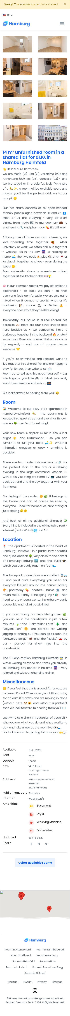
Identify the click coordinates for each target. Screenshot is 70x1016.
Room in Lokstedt (16, 967)
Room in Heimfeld (24, 961)
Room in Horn (48, 961)
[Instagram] (35, 990)
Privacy (42, 982)
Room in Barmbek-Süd (50, 949)
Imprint (28, 982)
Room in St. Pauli (35, 973)
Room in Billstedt (21, 955)
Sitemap (57, 982)
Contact (13, 982)
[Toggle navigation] (62, 23)
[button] (7, 15)
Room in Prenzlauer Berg (47, 967)
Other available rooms (35, 863)
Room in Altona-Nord (18, 949)
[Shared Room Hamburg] (16, 23)
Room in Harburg (47, 955)
